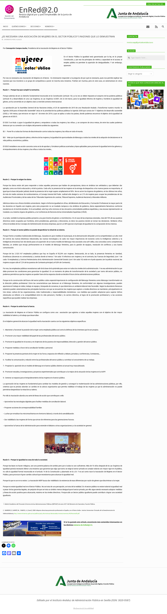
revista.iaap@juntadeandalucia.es (140, 42)
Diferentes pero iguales (13, 39)
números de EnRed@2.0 (83, 525)
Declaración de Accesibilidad (83, 608)
